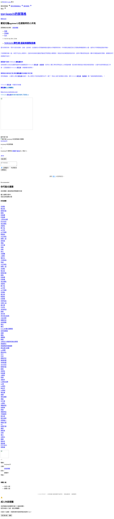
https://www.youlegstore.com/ (9, 92)
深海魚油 (3, 309)
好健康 (3, 298)
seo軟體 (3, 350)
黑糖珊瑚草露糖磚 (6, 346)
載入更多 (3, 159)
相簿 (5, 31)
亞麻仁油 (3, 303)
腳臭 (2, 213)
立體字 (3, 375)
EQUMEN (4, 445)
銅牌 (2, 377)
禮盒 (2, 243)
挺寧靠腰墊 (4, 331)
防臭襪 (3, 217)
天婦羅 (3, 253)
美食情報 (15, 27)
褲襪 (2, 394)
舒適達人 (3, 420)
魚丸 (2, 251)
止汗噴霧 (3, 232)
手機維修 (3, 414)
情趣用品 (3, 405)
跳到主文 (3, 19)
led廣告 (3, 386)
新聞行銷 (3, 426)
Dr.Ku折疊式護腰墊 (7, 329)
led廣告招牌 (4, 382)
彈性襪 (18, 62)
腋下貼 (3, 228)
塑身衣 (3, 441)
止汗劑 (3, 230)
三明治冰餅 (4, 219)
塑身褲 (3, 443)
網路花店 (3, 358)
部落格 (6, 33)
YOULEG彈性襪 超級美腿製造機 (19, 43)
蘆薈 (2, 428)
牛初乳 (3, 307)
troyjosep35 (4, 141)
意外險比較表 (5, 316)
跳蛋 (2, 409)
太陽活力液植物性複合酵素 (9, 341)
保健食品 (3, 301)
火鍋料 (3, 256)
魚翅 (2, 262)
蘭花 (2, 326)
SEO (2, 354)
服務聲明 (74, 494)
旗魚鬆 (3, 241)
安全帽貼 (3, 223)
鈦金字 (3, 388)
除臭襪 (3, 215)
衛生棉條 (3, 418)
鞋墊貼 (3, 234)
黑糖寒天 (3, 344)
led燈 (2, 384)
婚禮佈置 (3, 360)
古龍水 (3, 437)
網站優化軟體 (5, 348)
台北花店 (3, 364)
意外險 (3, 313)
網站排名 (3, 352)
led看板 (3, 390)
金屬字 (3, 379)
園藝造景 (3, 320)
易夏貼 (3, 226)
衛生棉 (3, 416)
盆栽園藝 (3, 322)
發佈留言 (3, 170)
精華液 (3, 430)
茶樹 (2, 432)
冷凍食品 (3, 260)
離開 (10, 515)
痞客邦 (14, 151)
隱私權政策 (67, 494)
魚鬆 (2, 247)
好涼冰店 (3, 221)
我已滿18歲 (4, 515)
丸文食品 (3, 236)
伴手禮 (3, 245)
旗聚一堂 (3, 238)
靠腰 (2, 333)
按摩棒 (3, 407)
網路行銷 (3, 422)
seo (2, 424)
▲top (2, 155)
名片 (5, 35)
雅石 (2, 324)
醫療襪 (84, 76)
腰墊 (2, 335)
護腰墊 (3, 337)
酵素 (2, 311)
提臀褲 (3, 447)
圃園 (2, 439)
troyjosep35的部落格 (13, 13)
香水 (2, 435)
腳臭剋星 (3, 211)
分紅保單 (3, 318)
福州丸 (3, 258)
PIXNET (44, 494)
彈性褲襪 (3, 397)
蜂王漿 (3, 305)
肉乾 (2, 249)
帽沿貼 (3, 208)
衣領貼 (3, 206)
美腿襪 (42, 64)
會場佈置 (3, 362)
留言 (18, 151)
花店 (2, 356)
